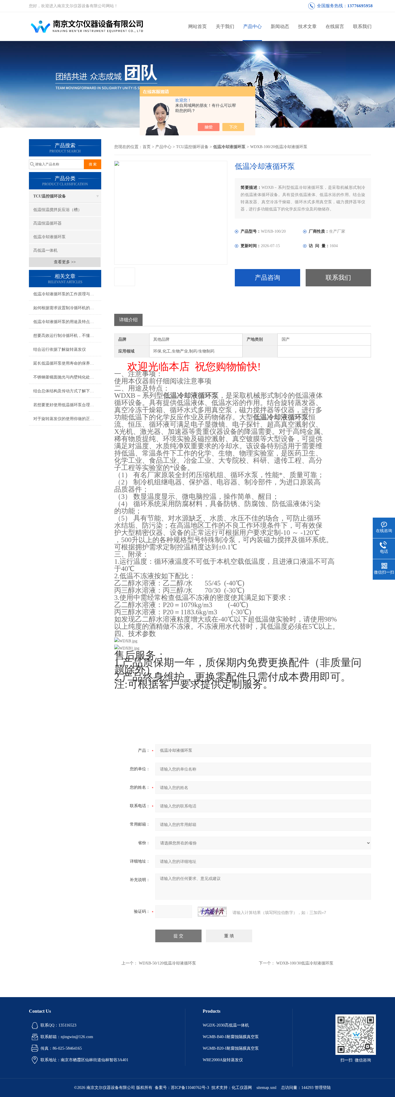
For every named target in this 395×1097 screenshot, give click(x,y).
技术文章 (307, 26)
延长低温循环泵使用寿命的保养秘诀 (65, 363)
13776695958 (360, 5)
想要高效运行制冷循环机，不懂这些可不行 (67, 335)
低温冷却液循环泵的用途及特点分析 (65, 322)
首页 (147, 147)
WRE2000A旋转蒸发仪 (223, 1060)
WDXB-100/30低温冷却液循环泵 (304, 963)
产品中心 (252, 26)
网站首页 (197, 26)
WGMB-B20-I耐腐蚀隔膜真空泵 (231, 1048)
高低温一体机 (45, 250)
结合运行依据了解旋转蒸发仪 (59, 349)
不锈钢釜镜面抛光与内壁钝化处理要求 (67, 377)
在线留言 (335, 26)
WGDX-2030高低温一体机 (226, 1025)
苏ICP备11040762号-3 (190, 1087)
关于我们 (225, 26)
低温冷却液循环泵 (49, 237)
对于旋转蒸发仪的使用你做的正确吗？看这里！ (67, 419)
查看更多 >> (65, 262)
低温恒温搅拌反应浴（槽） (57, 210)
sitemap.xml (266, 1087)
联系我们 (362, 26)
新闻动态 (280, 26)
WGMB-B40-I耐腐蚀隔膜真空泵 (231, 1037)
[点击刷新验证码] (212, 912)
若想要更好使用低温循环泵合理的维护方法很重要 (67, 405)
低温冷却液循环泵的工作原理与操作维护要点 (67, 294)
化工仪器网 (242, 1087)
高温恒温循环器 (47, 223)
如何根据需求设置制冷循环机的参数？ (67, 308)
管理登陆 (323, 1087)
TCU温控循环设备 (49, 196)
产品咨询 (267, 277)
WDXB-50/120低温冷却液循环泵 (167, 963)
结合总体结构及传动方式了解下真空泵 (67, 391)
